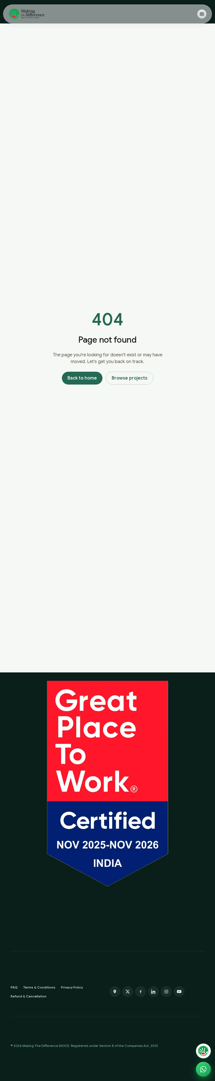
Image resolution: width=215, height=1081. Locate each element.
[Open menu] (201, 14)
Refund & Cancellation (28, 996)
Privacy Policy (72, 987)
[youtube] (179, 992)
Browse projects (129, 378)
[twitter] (128, 992)
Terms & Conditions (39, 987)
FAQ (14, 987)
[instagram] (166, 992)
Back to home (82, 378)
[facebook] (140, 992)
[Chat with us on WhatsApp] (203, 1069)
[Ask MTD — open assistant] (203, 1051)
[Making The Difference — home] (27, 14)
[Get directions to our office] (115, 992)
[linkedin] (153, 992)
